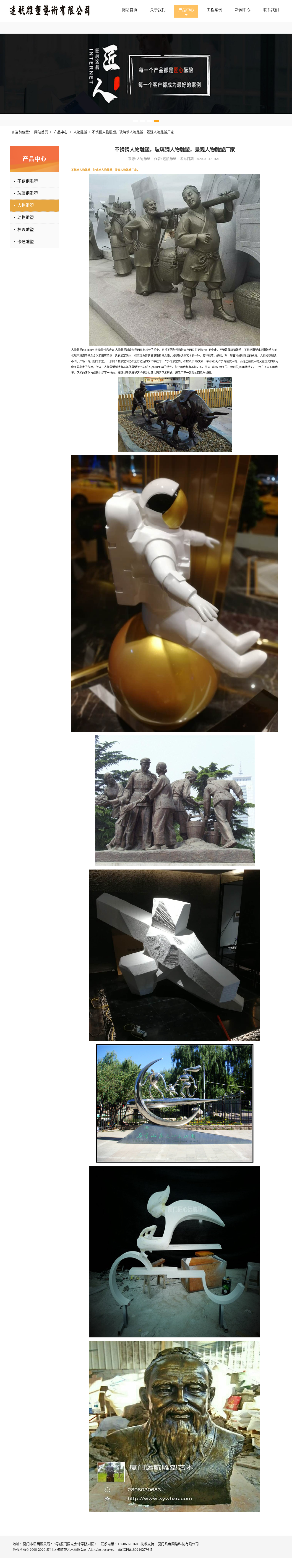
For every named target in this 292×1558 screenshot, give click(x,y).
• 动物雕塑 (24, 217)
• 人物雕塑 (24, 205)
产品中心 (186, 10)
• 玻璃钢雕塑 (26, 193)
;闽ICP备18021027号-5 (135, 1549)
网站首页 (129, 10)
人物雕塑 (80, 132)
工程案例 (214, 10)
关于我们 (158, 10)
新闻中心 (242, 10)
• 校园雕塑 (24, 229)
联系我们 (271, 10)
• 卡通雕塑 (24, 242)
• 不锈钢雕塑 (26, 181)
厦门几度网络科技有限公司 (178, 1544)
